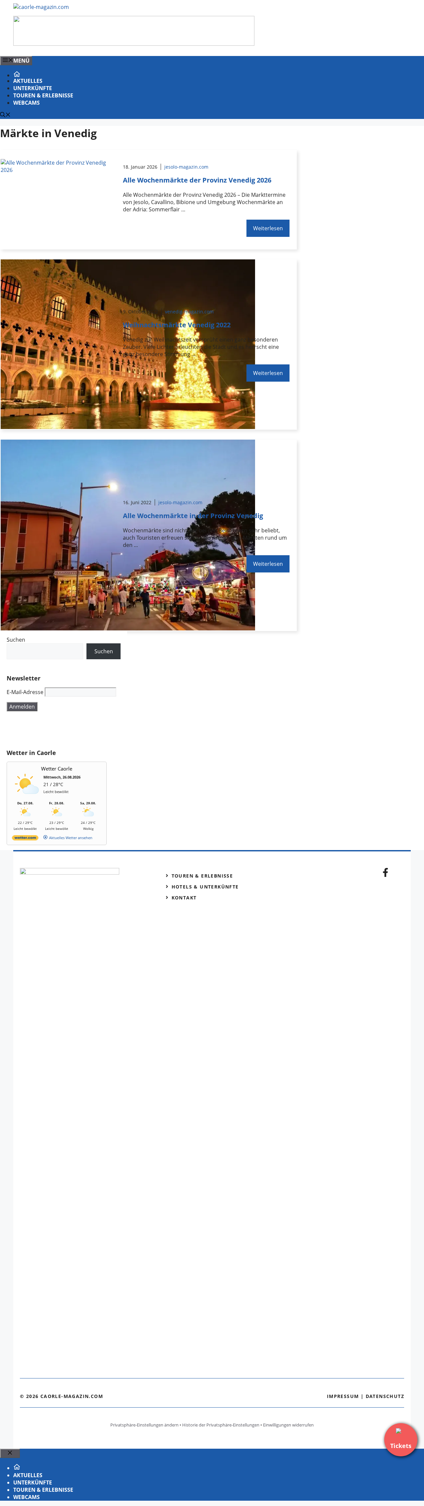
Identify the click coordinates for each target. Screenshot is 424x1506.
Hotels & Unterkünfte (205, 887)
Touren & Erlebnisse (43, 95)
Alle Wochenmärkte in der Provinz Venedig (193, 515)
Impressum (343, 1396)
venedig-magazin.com (189, 311)
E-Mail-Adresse (25, 692)
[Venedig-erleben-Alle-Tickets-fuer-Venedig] (133, 43)
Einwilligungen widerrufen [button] (288, 1425)
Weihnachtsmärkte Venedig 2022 (177, 324)
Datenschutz (385, 1396)
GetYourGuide (55, 730)
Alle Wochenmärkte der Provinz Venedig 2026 (197, 180)
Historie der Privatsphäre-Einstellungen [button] (220, 1425)
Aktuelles (27, 80)
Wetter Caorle (56, 768)
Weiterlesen (268, 228)
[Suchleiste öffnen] (5, 115)
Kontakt (184, 897)
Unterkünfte (32, 88)
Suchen (16, 639)
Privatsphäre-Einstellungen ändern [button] (144, 1425)
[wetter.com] (25, 838)
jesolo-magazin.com (186, 167)
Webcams (26, 102)
